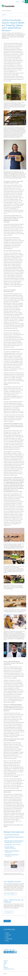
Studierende (8, 934)
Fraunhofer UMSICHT (9, 846)
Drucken (7, 921)
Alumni (7, 940)
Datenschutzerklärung (9, 969)
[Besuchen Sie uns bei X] (7, 952)
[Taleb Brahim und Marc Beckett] (14, 621)
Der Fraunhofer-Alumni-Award (11, 854)
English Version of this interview (11, 834)
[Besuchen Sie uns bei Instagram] (16, 952)
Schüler (7, 936)
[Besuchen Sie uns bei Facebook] (5, 952)
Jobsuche (6, 960)
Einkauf (5, 963)
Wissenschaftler (9, 938)
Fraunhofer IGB (8, 844)
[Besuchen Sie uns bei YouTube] (13, 952)
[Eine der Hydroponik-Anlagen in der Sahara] (14, 92)
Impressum (6, 967)
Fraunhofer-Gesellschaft (6, 10)
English (18, 1)
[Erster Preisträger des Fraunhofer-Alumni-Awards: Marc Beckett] (14, 154)
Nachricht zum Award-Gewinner (12, 850)
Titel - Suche (23, 1)
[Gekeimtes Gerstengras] (14, 557)
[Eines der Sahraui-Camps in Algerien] (14, 601)
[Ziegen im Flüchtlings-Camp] (14, 535)
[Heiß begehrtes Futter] (14, 579)
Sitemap (5, 962)
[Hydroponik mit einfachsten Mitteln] (14, 117)
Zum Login (8, 912)
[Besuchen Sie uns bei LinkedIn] (10, 952)
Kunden (7, 932)
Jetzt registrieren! (10, 893)
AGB (4, 966)
